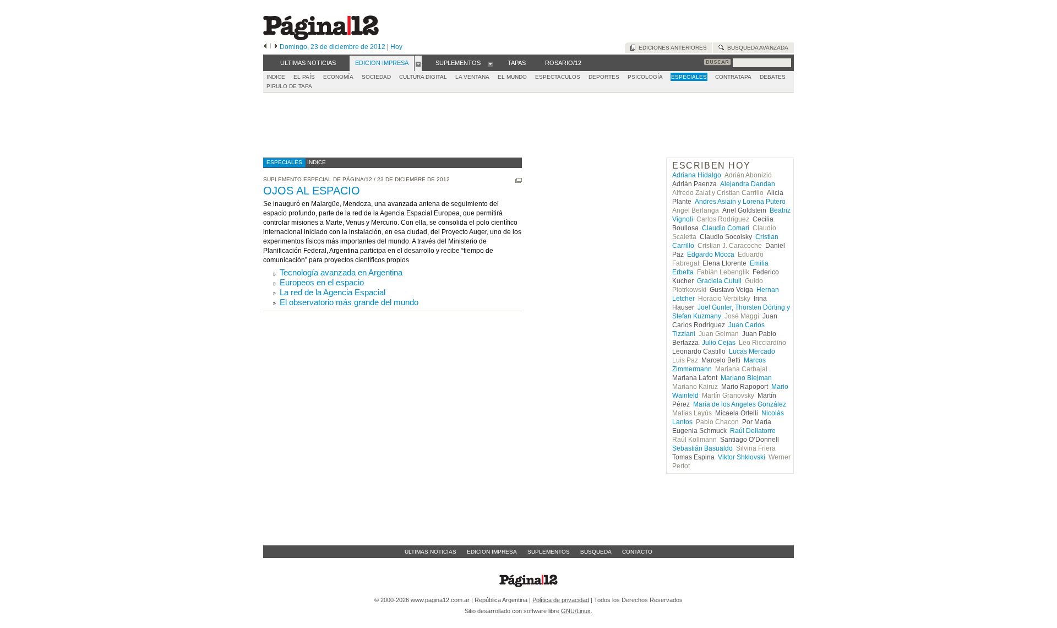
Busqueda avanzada (756, 48)
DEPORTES (604, 77)
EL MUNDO (512, 77)
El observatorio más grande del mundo (349, 302)
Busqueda (596, 552)
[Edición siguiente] (276, 47)
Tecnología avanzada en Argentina (341, 272)
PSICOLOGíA (645, 77)
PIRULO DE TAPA (289, 86)
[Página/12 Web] (321, 38)
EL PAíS (304, 77)
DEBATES (773, 77)
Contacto (637, 552)
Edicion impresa (492, 552)
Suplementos (548, 552)
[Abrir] (418, 63)
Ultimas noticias (430, 552)
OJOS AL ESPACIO (311, 191)
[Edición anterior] (265, 47)
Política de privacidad (560, 600)
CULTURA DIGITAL (423, 77)
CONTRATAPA (733, 77)
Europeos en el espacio (322, 282)
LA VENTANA (472, 77)
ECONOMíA (338, 77)
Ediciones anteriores (671, 48)
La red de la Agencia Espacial (332, 292)
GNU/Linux (576, 611)
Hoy (396, 47)
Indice (275, 77)
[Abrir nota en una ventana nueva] (518, 180)
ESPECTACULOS (557, 77)
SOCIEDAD (376, 77)
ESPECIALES (689, 77)
